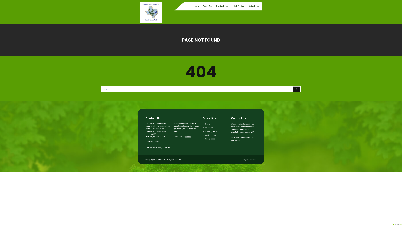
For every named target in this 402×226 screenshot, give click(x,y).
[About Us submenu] (211, 6)
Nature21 (253, 159)
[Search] (296, 89)
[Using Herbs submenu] (260, 6)
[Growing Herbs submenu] (229, 6)
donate (188, 136)
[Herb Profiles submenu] (244, 6)
